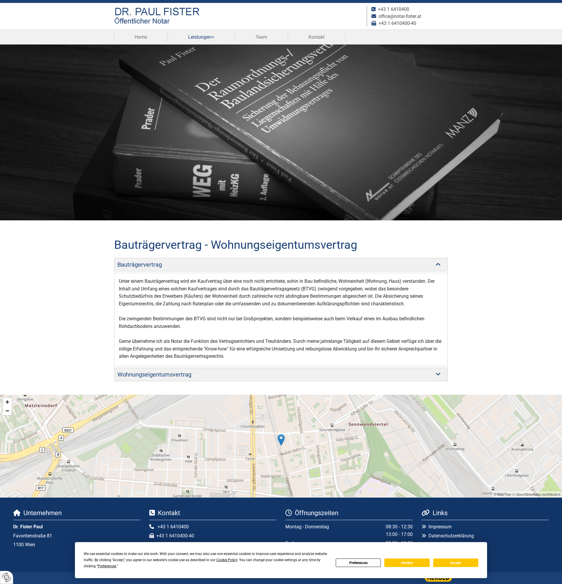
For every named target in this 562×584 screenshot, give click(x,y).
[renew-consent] (6, 577)
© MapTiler (502, 494)
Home (141, 37)
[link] (201, 37)
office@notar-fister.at (399, 16)
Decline (407, 563)
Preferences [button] (107, 566)
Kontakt (317, 37)
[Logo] (238, 16)
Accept (455, 563)
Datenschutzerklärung (451, 536)
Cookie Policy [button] (226, 560)
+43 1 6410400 (393, 9)
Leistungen (199, 37)
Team (261, 37)
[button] (281, 440)
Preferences (358, 563)
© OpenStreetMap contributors (536, 494)
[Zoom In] (7, 402)
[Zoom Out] (7, 410)
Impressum (440, 526)
